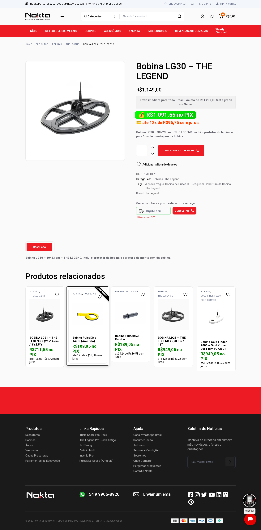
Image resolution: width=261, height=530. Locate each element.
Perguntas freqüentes (147, 466)
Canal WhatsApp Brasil (147, 435)
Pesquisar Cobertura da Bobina (211, 184)
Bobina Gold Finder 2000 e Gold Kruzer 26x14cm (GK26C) (214, 345)
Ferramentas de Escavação (42, 460)
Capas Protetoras (36, 455)
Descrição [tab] (39, 247)
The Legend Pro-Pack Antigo (97, 440)
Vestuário (31, 450)
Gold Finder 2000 (210, 296)
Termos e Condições (146, 450)
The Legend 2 (37, 296)
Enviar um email (158, 494)
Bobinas (158, 179)
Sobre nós (139, 455)
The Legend (171, 179)
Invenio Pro (86, 455)
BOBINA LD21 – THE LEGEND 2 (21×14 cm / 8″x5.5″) (44, 341)
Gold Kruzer (208, 300)
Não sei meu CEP (146, 217)
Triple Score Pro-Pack (93, 435)
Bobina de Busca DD (177, 184)
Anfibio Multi (87, 450)
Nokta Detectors (44, 521)
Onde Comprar (142, 460)
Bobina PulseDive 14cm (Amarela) (84, 339)
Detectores (32, 435)
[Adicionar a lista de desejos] (57, 294)
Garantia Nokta (142, 471)
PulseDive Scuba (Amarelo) (96, 460)
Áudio (29, 445)
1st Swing (85, 445)
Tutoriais (139, 445)
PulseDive (90, 294)
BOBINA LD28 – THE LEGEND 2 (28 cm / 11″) (172, 341)
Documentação (143, 440)
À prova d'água (154, 184)
